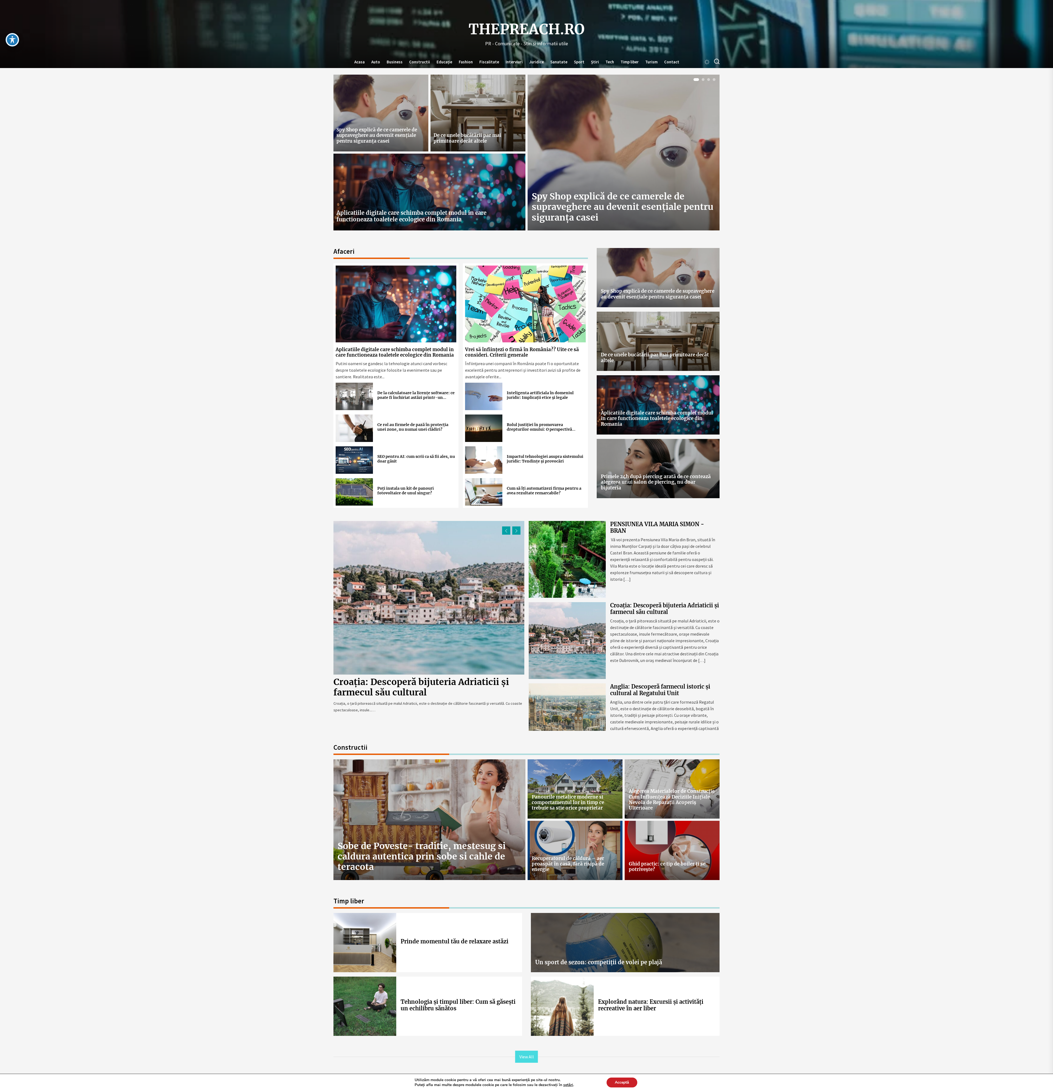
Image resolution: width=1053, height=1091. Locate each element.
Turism (651, 61)
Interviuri (514, 61)
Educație (444, 61)
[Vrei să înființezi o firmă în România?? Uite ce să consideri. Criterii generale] (525, 304)
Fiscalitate (489, 61)
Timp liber (630, 61)
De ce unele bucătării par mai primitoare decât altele (467, 138)
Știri (595, 61)
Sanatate (558, 61)
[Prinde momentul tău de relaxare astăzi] (364, 942)
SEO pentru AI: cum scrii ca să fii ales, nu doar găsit (416, 459)
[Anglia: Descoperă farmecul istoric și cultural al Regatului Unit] (428, 598)
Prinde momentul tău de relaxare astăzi (454, 941)
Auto (375, 61)
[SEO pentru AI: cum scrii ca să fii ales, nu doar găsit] (354, 460)
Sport (579, 61)
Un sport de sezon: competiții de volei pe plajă (598, 962)
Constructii (419, 61)
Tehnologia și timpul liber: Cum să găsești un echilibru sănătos (458, 1005)
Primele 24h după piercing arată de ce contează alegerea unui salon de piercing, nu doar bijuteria (656, 482)
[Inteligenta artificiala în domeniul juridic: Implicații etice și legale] (483, 396)
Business (395, 61)
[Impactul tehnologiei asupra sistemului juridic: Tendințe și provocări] (483, 460)
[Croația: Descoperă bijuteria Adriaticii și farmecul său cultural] (567, 640)
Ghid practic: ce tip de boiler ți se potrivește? (667, 866)
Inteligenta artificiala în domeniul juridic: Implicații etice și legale (540, 395)
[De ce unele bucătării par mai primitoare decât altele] (478, 113)
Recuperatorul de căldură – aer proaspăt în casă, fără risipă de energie (568, 864)
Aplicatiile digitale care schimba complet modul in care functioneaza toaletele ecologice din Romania (411, 216)
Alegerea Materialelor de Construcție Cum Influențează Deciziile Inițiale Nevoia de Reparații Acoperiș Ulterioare (672, 799)
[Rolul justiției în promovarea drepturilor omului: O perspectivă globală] (483, 428)
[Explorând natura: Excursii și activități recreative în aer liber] (562, 1006)
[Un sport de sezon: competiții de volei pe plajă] (625, 942)
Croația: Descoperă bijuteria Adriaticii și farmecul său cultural (664, 608)
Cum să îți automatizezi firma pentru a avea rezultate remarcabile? (544, 490)
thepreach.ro (527, 29)
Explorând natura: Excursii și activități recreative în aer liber (650, 1005)
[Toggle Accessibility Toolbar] (12, 39)
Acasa (359, 61)
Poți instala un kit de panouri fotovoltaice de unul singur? (405, 490)
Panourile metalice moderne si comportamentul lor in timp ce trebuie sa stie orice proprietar (568, 802)
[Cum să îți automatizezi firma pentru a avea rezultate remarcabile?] (483, 492)
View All (526, 1056)
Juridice (536, 61)
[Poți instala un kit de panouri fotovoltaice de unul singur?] (354, 492)
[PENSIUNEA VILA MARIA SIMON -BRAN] (567, 559)
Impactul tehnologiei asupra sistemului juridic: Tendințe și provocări (545, 459)
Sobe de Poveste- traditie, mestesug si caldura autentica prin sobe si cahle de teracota (422, 857)
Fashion (466, 61)
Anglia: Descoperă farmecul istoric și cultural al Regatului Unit (414, 687)
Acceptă (622, 1082)
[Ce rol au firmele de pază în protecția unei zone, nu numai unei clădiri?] (354, 428)
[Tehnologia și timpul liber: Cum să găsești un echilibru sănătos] (364, 1006)
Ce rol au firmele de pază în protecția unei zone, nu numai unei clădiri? (412, 427)
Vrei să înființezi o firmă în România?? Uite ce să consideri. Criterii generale (522, 352)
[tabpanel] (624, 155)
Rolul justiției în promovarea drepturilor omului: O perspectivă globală (539, 429)
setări (568, 1084)
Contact (671, 61)
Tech (609, 61)
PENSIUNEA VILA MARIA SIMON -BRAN (657, 527)
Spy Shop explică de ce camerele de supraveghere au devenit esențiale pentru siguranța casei (376, 135)
